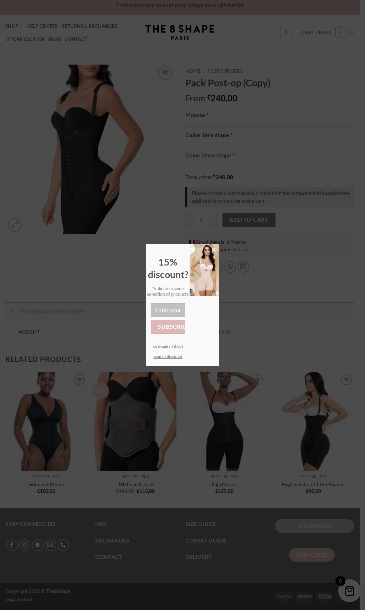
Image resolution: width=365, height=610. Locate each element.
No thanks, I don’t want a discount (168, 351)
